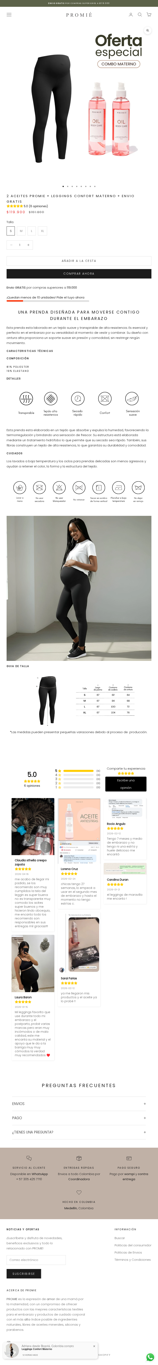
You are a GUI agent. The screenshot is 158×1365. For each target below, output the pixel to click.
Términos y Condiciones (133, 1259)
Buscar (120, 1238)
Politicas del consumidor (133, 1245)
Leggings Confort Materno (37, 1348)
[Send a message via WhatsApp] (150, 1357)
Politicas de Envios (128, 1252)
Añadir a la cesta (79, 261)
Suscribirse (24, 1274)
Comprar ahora (79, 274)
